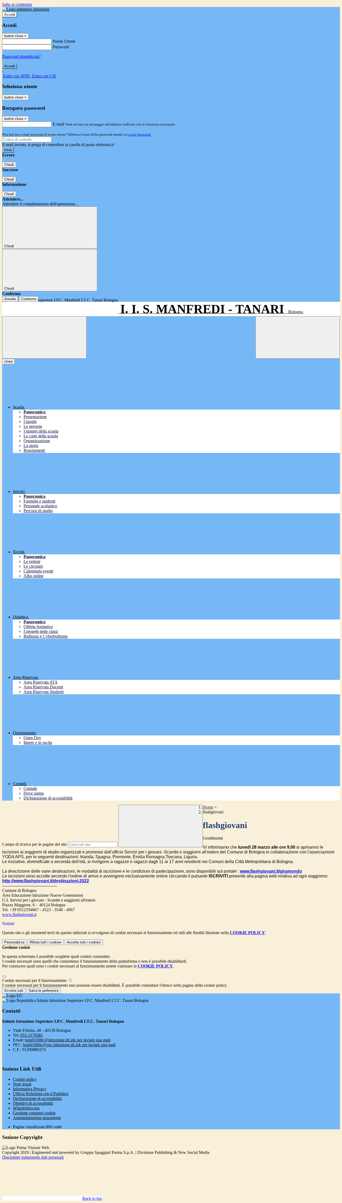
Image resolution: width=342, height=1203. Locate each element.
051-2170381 (31, 1035)
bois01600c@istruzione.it (67, 1040)
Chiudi (9, 165)
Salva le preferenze (44, 991)
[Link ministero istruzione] (25, 9)
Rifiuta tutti (45, 942)
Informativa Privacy (29, 1089)
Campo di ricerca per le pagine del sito (34, 844)
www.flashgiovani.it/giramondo (271, 871)
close (8, 361)
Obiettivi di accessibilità (33, 1103)
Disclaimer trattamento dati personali (33, 1157)
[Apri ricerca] (297, 337)
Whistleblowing (26, 1108)
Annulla (10, 299)
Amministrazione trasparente (37, 1117)
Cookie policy (25, 1079)
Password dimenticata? (21, 56)
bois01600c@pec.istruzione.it (69, 1045)
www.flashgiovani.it (19, 914)
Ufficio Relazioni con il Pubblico (40, 1093)
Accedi (9, 15)
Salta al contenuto (17, 4)
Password (61, 47)
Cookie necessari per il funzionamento (35, 980)
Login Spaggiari (139, 134)
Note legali (22, 1084)
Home (208, 807)
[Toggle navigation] (44, 337)
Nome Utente (64, 41)
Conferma (28, 299)
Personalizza (14, 942)
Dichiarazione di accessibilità (37, 1098)
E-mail (58, 124)
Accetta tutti (84, 942)
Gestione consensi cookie (34, 1113)
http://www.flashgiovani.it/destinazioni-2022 (45, 881)
